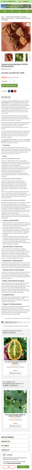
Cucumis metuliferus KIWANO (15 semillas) (15, 362)
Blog (20, 1)
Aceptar (23, 467)
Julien (22, 318)
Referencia (4, 69)
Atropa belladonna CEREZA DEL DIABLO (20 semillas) (15, 415)
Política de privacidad (14, 463)
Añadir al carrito (9, 85)
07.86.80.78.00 (11, 1)
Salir (9, 467)
